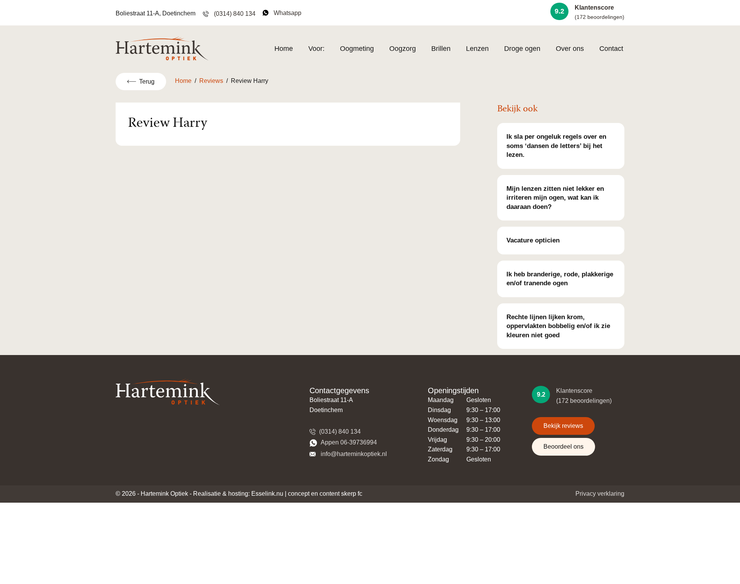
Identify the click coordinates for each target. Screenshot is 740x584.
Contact (611, 48)
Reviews (211, 80)
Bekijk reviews (563, 425)
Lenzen (477, 48)
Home (283, 48)
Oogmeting (357, 48)
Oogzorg (402, 48)
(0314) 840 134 (234, 13)
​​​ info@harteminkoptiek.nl (352, 454)
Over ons (570, 48)
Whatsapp (286, 13)
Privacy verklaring (599, 493)
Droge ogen (522, 48)
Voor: (316, 48)
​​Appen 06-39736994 (348, 442)
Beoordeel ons (563, 446)
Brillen (441, 48)
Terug (147, 81)
